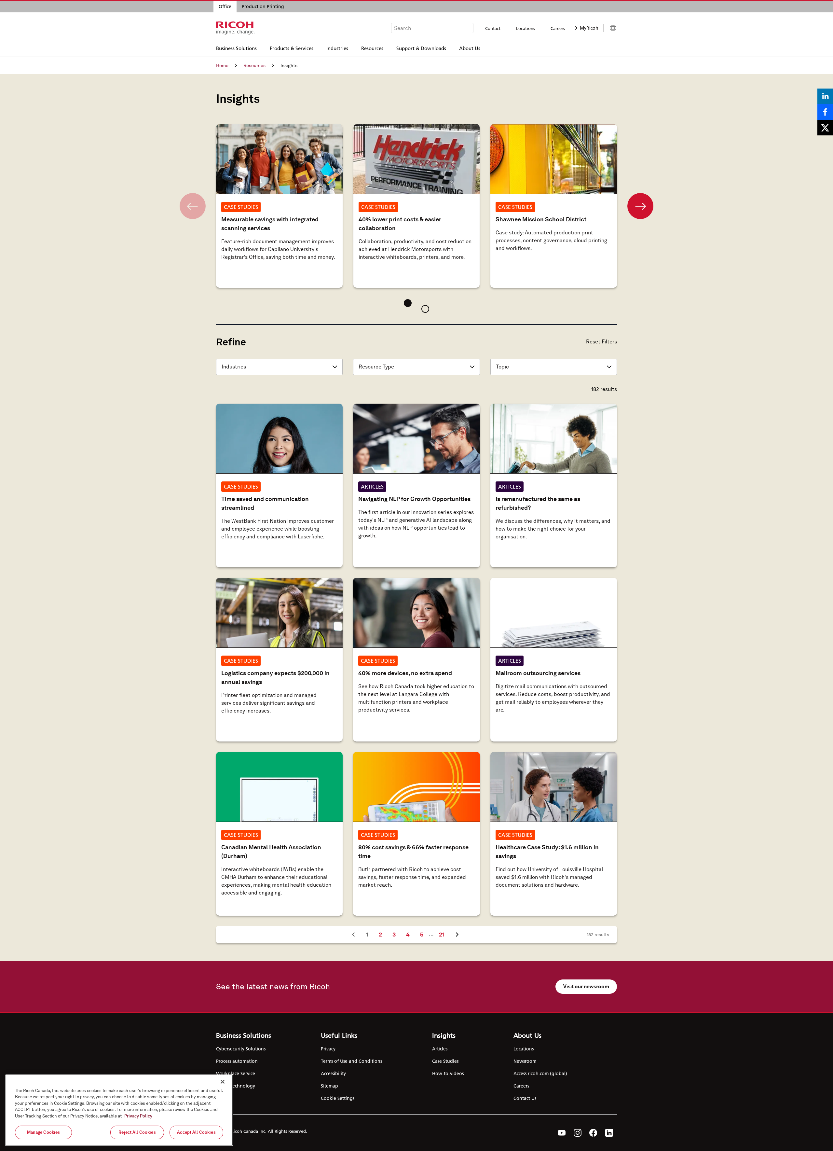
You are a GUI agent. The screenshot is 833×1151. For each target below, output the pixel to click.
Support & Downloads (421, 48)
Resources (372, 48)
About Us (469, 48)
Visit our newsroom (586, 986)
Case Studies (445, 1061)
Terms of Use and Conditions (351, 1061)
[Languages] (610, 28)
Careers (558, 28)
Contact (492, 28)
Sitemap (329, 1086)
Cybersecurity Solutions (241, 1049)
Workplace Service (235, 1073)
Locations (525, 28)
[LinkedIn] (609, 1133)
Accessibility (333, 1073)
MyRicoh (589, 28)
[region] (119, 1110)
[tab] (408, 303)
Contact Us (524, 1098)
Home (222, 65)
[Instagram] (577, 1133)
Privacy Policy (138, 1116)
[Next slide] (640, 206)
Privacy (328, 1049)
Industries (337, 48)
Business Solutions (236, 48)
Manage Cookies (43, 1132)
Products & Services (291, 48)
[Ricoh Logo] (235, 28)
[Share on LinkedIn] (825, 96)
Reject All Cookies (137, 1132)
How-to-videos (448, 1073)
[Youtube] (562, 1133)
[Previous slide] (193, 206)
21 (444, 934)
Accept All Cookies (196, 1132)
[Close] (222, 1082)
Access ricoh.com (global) (540, 1073)
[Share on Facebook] (825, 112)
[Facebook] (593, 1133)
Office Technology (235, 1086)
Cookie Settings (337, 1098)
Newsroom (524, 1061)
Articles (439, 1049)
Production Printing (263, 6)
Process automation (237, 1061)
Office (225, 6)
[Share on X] (825, 127)
